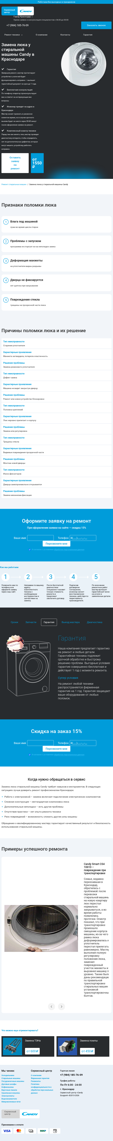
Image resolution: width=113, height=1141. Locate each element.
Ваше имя (20, 537)
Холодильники (7, 1075)
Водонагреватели (9, 1099)
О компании (36, 1075)
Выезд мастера (71, 622)
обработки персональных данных (69, 549)
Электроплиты (7, 1096)
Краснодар (25, 16)
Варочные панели (9, 1090)
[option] (56, 928)
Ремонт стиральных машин (13, 184)
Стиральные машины (10, 1078)
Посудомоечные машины (12, 1081)
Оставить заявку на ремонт (15, 163)
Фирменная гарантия (40, 1078)
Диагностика (94, 622)
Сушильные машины (10, 1093)
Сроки (14, 622)
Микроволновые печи (10, 1102)
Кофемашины (7, 1087)
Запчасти (30, 622)
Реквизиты (36, 1081)
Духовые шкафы (8, 1084)
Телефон (63, 537)
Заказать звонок (96, 25)
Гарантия (49, 622)
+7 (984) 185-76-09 (17, 25)
